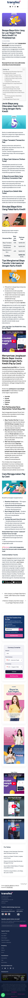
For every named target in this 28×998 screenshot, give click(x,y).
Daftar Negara (4, 938)
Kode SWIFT (3, 935)
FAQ (2, 960)
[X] (8, 968)
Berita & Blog (4, 962)
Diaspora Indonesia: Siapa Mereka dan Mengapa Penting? (13, 862)
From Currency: (9, 656)
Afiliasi (2, 948)
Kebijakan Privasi (14, 996)
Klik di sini (6, 547)
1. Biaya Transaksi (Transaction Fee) (13, 75)
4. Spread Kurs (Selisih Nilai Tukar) (12, 81)
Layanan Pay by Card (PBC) (9, 367)
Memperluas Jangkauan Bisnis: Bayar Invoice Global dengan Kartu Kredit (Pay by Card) (13, 92)
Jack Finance (20, 562)
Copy (21, 629)
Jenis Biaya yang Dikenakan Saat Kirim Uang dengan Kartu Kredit (13, 72)
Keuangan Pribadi (6, 41)
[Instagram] (13, 968)
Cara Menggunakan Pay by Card (11, 99)
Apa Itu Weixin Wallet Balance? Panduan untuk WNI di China (14, 867)
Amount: (7, 650)
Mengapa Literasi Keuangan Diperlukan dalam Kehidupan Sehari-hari (13, 852)
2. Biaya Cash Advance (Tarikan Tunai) (13, 76)
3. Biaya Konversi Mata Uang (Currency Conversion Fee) (13, 79)
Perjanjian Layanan (21, 994)
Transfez (9, 558)
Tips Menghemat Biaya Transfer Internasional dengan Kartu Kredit (11, 88)
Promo (2, 952)
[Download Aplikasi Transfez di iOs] (17, 581)
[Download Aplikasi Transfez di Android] (7, 581)
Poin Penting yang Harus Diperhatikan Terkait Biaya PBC (13, 96)
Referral (3, 950)
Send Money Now (14, 635)
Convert (14, 671)
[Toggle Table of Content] (23, 69)
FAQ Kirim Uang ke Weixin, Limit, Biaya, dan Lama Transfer (13, 872)
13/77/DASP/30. (14, 992)
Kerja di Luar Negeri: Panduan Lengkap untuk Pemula (13, 857)
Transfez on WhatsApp (6, 942)
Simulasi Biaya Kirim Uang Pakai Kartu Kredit (12, 84)
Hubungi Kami (4, 958)
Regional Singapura (5, 940)
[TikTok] (2, 968)
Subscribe (23, 925)
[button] (3, 995)
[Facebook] (11, 968)
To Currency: (8, 663)
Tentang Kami (4, 933)
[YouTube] (5, 968)
